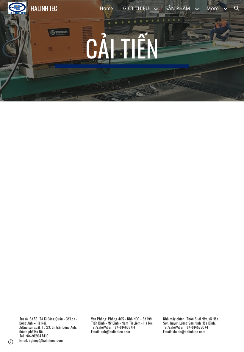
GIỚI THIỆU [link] (136, 8)
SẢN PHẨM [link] (177, 8)
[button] (237, 8)
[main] (122, 50)
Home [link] (106, 8)
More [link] (213, 8)
